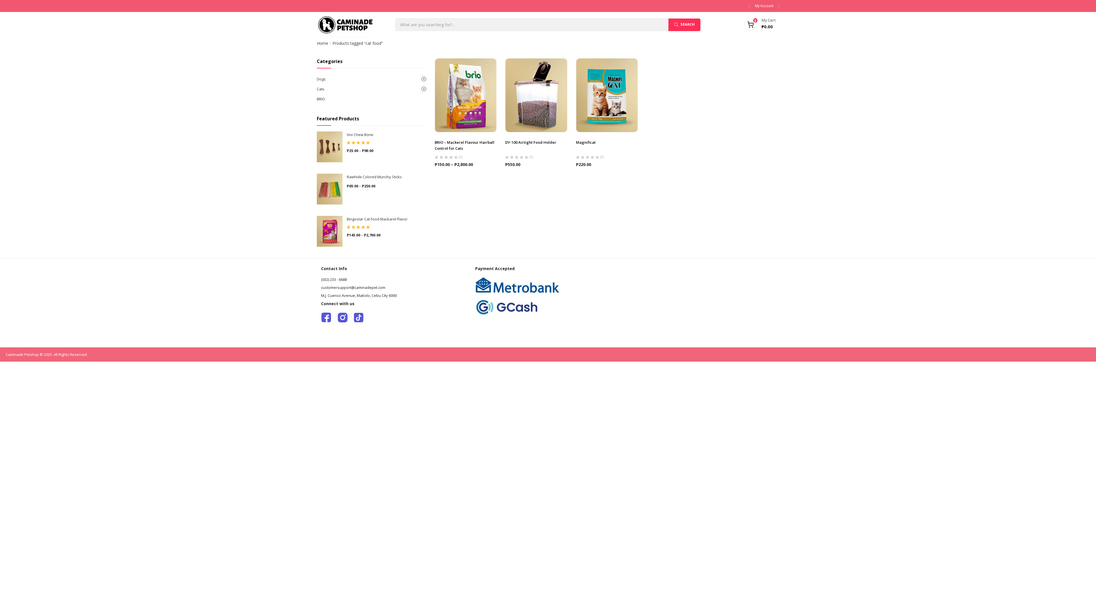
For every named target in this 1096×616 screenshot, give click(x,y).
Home (322, 43)
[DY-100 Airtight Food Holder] (536, 95)
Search (687, 24)
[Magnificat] (607, 95)
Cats (321, 89)
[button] (752, 24)
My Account (764, 5)
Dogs (321, 79)
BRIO (321, 99)
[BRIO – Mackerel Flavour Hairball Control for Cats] (466, 95)
